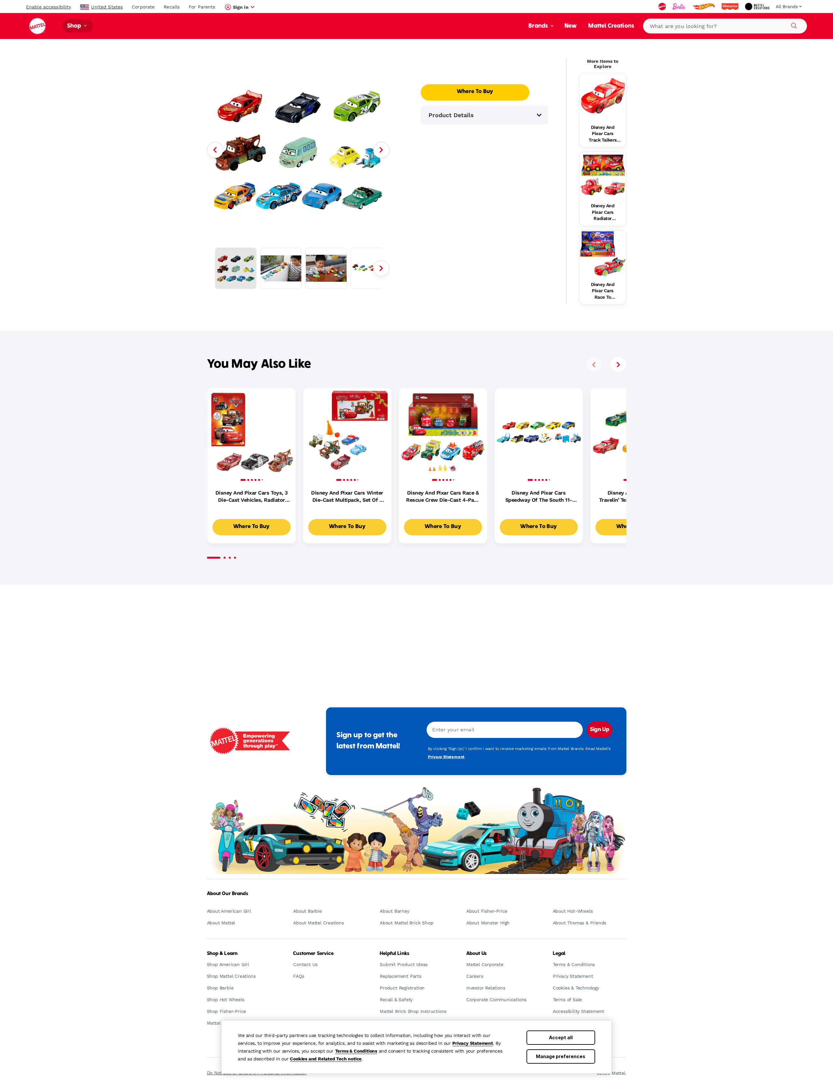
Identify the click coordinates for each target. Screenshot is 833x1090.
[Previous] (215, 150)
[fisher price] (730, 6)
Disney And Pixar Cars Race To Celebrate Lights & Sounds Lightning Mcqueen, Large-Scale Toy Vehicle (602, 291)
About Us (476, 953)
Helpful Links (394, 953)
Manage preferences (560, 1056)
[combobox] (725, 26)
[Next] (381, 150)
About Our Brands (227, 894)
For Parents (202, 6)
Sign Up (599, 729)
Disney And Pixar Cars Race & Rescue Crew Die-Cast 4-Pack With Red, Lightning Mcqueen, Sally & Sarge (443, 497)
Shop (75, 26)
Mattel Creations (611, 26)
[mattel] (663, 6)
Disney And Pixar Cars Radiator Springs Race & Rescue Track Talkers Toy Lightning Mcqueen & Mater (603, 212)
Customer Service (313, 953)
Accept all (561, 1037)
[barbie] (680, 6)
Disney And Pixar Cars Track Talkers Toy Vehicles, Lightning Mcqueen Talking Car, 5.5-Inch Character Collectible (603, 134)
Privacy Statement (472, 1043)
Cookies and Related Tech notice (326, 1058)
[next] (618, 364)
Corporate (143, 6)
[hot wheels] (704, 6)
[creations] (757, 6)
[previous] (594, 364)
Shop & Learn (222, 953)
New (571, 26)
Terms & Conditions (356, 1051)
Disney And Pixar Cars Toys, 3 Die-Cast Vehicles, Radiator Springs (251, 497)
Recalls (172, 6)
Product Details (451, 115)
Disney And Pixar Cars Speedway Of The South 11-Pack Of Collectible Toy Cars (538, 497)
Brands (538, 26)
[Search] (793, 25)
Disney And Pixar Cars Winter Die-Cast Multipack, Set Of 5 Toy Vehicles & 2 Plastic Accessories (347, 497)
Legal (559, 953)
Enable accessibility (48, 6)
